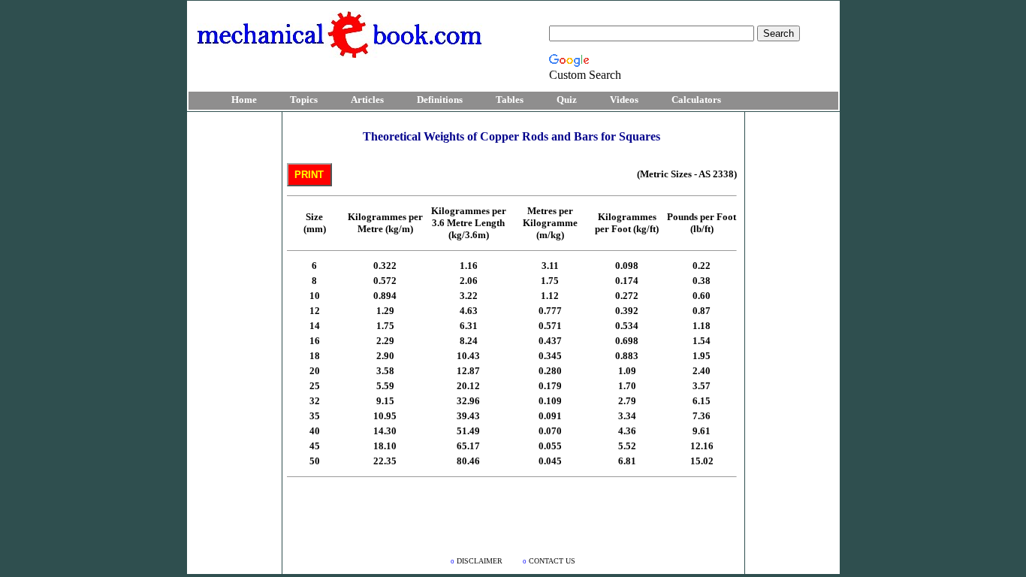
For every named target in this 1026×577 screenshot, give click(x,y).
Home (244, 99)
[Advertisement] (234, 339)
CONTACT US (549, 561)
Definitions (440, 99)
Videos (624, 99)
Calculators (696, 99)
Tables (510, 99)
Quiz (567, 99)
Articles (367, 99)
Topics (304, 99)
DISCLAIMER (478, 561)
